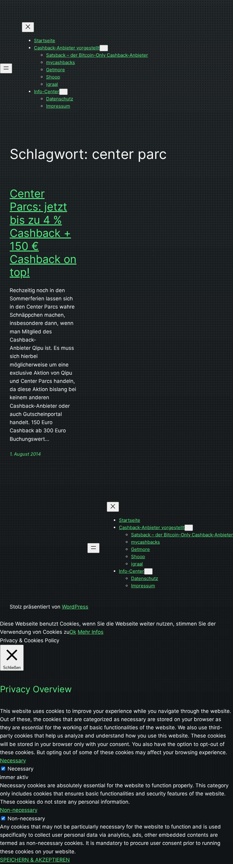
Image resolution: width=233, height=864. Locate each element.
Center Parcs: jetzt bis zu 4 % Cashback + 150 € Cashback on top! (43, 233)
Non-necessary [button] (18, 810)
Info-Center (46, 91)
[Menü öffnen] (6, 68)
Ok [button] (72, 632)
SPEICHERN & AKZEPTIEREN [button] (35, 860)
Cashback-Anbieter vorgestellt (67, 48)
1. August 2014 (25, 454)
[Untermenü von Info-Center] (63, 92)
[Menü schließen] (28, 27)
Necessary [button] (13, 761)
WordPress (75, 607)
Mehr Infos (90, 632)
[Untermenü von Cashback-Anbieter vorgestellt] (104, 48)
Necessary (20, 769)
